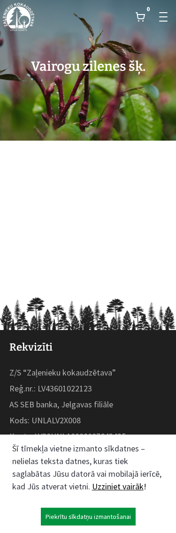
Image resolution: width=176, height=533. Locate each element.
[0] (140, 17)
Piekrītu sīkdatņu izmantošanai (88, 516)
